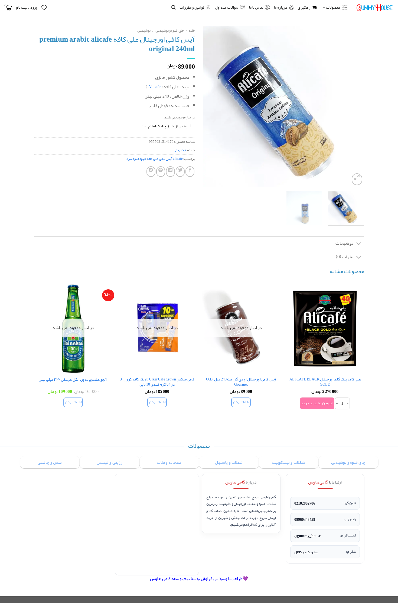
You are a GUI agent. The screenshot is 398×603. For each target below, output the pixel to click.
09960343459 (304, 519)
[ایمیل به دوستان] (170, 171)
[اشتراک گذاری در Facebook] (189, 171)
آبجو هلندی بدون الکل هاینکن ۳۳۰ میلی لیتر (73, 379)
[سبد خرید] (8, 7)
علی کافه (152, 158)
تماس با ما (256, 7)
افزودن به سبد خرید (317, 403)
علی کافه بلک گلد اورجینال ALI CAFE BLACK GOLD (325, 382)
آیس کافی (165, 158)
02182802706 (304, 503)
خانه (192, 30)
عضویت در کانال (306, 552)
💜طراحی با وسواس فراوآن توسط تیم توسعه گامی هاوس (199, 578)
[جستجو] (173, 7)
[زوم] (357, 179)
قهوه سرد (132, 158)
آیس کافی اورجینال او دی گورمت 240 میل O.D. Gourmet (241, 382)
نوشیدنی (144, 30)
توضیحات (344, 243)
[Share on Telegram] (150, 171)
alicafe (178, 158)
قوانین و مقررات (192, 7)
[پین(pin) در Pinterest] (160, 171)
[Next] (209, 106)
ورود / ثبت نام (27, 7)
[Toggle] (359, 244)
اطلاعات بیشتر (241, 402)
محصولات (333, 7)
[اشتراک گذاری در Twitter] (180, 171)
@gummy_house (307, 535)
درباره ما (280, 7)
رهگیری (304, 7)
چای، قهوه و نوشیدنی (169, 30)
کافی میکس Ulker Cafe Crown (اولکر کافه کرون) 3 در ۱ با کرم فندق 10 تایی (157, 382)
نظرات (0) (344, 256)
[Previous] (354, 106)
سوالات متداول (227, 7)
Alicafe (154, 86)
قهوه (143, 158)
